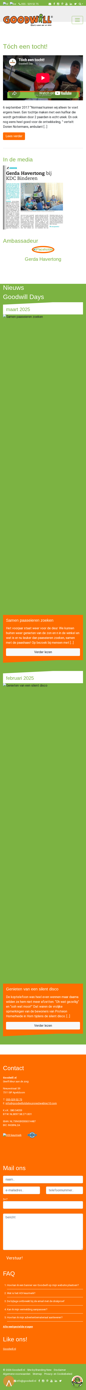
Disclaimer (60, 1369)
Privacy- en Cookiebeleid (58, 1373)
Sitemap (37, 1373)
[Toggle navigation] (77, 20)
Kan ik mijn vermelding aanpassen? (27, 1309)
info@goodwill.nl (26, 1380)
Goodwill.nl (9, 1348)
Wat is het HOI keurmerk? (21, 1293)
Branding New (43, 1369)
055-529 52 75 (14, 1099)
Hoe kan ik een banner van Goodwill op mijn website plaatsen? (43, 1285)
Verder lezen (43, 652)
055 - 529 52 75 (29, 3)
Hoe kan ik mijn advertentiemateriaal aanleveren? (34, 1317)
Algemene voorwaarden (16, 1373)
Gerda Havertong (43, 259)
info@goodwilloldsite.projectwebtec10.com (31, 1103)
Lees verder (14, 136)
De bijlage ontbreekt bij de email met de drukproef (35, 1301)
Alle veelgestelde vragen (18, 1326)
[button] (81, 3)
